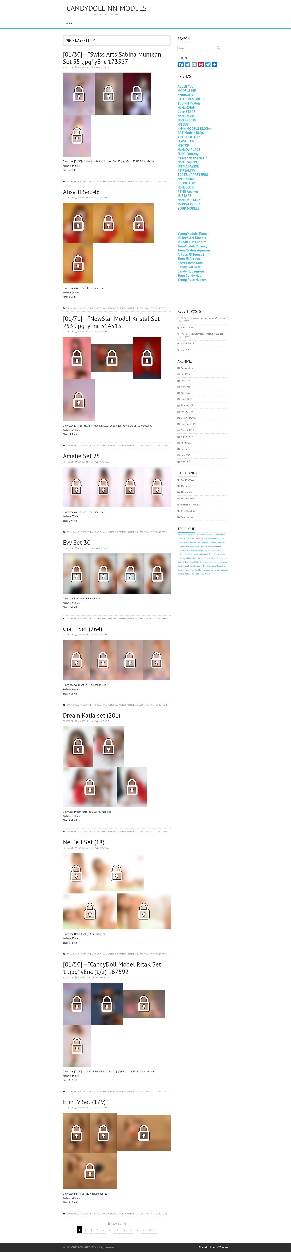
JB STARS (184, 195)
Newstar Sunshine (221, 570)
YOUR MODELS (188, 208)
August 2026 (187, 368)
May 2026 (185, 386)
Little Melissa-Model (216, 542)
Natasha (180, 562)
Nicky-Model (194, 574)
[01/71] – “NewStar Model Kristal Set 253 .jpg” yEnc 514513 (111, 322)
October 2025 (187, 430)
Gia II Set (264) (82, 629)
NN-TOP (183, 145)
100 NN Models (188, 103)
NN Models (95, 181)
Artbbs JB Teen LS (190, 254)
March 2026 (186, 399)
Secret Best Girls (190, 263)
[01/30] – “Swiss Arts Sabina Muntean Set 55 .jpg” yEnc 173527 (112, 57)
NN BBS (183, 124)
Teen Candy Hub (189, 275)
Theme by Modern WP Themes (213, 1247)
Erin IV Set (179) (84, 1102)
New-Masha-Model (191, 562)
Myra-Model (187, 558)
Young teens (160, 181)
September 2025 (188, 436)
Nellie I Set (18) (83, 842)
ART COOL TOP (188, 137)
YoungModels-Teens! (192, 233)
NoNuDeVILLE (187, 116)
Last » (152, 1229)
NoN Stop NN (187, 162)
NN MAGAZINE (188, 166)
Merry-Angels (197, 550)
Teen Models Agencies (194, 250)
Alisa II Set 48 (81, 192)
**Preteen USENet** (192, 158)
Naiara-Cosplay (198, 558)
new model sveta (220, 562)
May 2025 (185, 461)
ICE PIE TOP (186, 183)
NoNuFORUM (187, 120)
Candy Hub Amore (190, 271)
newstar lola (208, 570)
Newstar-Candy (183, 566)
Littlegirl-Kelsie (189, 542)
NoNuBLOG (185, 187)
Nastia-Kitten (210, 558)
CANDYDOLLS (73, 181)
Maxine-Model (201, 546)
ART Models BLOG (190, 132)
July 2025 (185, 449)
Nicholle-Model (183, 574)
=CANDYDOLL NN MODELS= (106, 8)
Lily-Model (190, 538)
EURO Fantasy (187, 153)
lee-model (191, 534)
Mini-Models (188, 554)
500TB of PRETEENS (192, 174)
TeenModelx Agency (192, 246)
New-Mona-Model (206, 562)
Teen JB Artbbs (188, 258)
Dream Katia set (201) (91, 715)
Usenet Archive (146, 181)
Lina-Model (199, 538)
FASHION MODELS (190, 99)
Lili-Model (181, 538)
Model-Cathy (199, 554)
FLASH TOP (185, 141)
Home (69, 23)
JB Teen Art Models (191, 237)
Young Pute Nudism (192, 279)
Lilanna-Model (219, 534)
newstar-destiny (196, 566)
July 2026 (185, 374)
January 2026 (187, 411)
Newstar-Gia (221, 566)
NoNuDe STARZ (188, 200)
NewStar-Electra (209, 566)
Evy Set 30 (76, 542)
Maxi (194, 546)
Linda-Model (209, 538)
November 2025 (188, 424)
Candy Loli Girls (188, 267)
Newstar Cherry (197, 570)
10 (116, 1229)
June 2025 (185, 455)
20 (123, 1229)
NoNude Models (110, 181)
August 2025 (187, 442)
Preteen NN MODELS (128, 181)
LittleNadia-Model (184, 546)
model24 (207, 554)
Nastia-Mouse (221, 558)
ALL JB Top (185, 86)
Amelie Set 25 (81, 456)
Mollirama (215, 554)
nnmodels (104, 67)
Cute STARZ (186, 111)
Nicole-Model (205, 574)
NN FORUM (185, 179)
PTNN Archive (187, 191)
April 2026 (185, 393)
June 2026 (185, 380)
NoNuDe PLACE (188, 149)
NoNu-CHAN (186, 107)
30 (131, 1229)
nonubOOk (185, 95)
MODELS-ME (186, 90)
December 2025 (188, 417)
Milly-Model (207, 550)
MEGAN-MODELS (184, 550)
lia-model (209, 534)
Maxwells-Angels (214, 546)
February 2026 (187, 405)
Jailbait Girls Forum (191, 242)
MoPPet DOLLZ (188, 204)
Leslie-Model (201, 534)
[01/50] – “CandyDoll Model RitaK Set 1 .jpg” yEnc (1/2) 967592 (112, 967)
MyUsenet (84, 181)
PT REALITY (186, 170)
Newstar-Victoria (183, 570)
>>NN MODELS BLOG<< (194, 128)
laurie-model (182, 534)
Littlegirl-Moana (201, 542)
